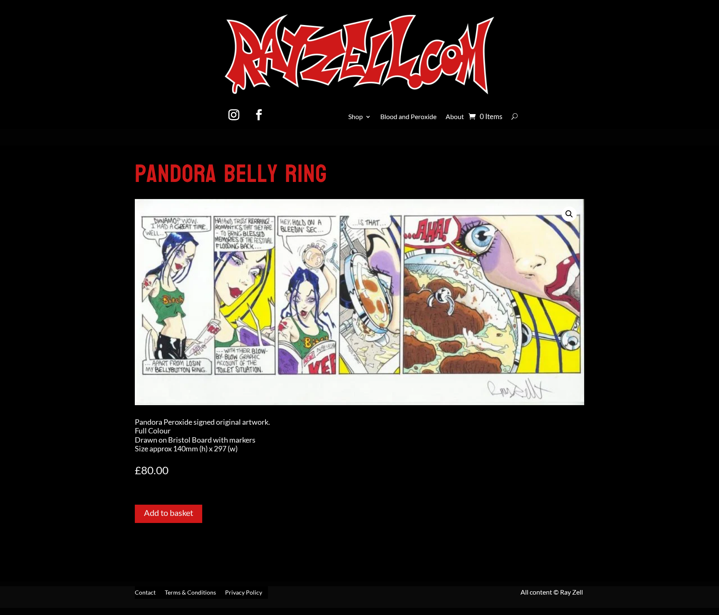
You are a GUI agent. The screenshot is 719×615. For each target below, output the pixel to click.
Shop (355, 117)
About (455, 117)
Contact (145, 593)
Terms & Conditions (190, 593)
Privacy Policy (243, 593)
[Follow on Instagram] (234, 115)
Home (144, 150)
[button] (569, 214)
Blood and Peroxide (408, 117)
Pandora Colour (183, 150)
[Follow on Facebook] (259, 115)
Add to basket (168, 513)
